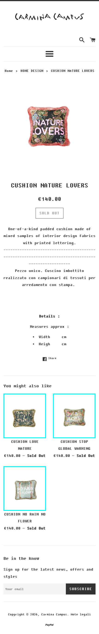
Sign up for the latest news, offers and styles (48, 573)
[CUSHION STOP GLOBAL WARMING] (74, 414)
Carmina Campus (54, 614)
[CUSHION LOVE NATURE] (24, 414)
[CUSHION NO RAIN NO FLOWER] (24, 487)
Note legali (81, 614)
